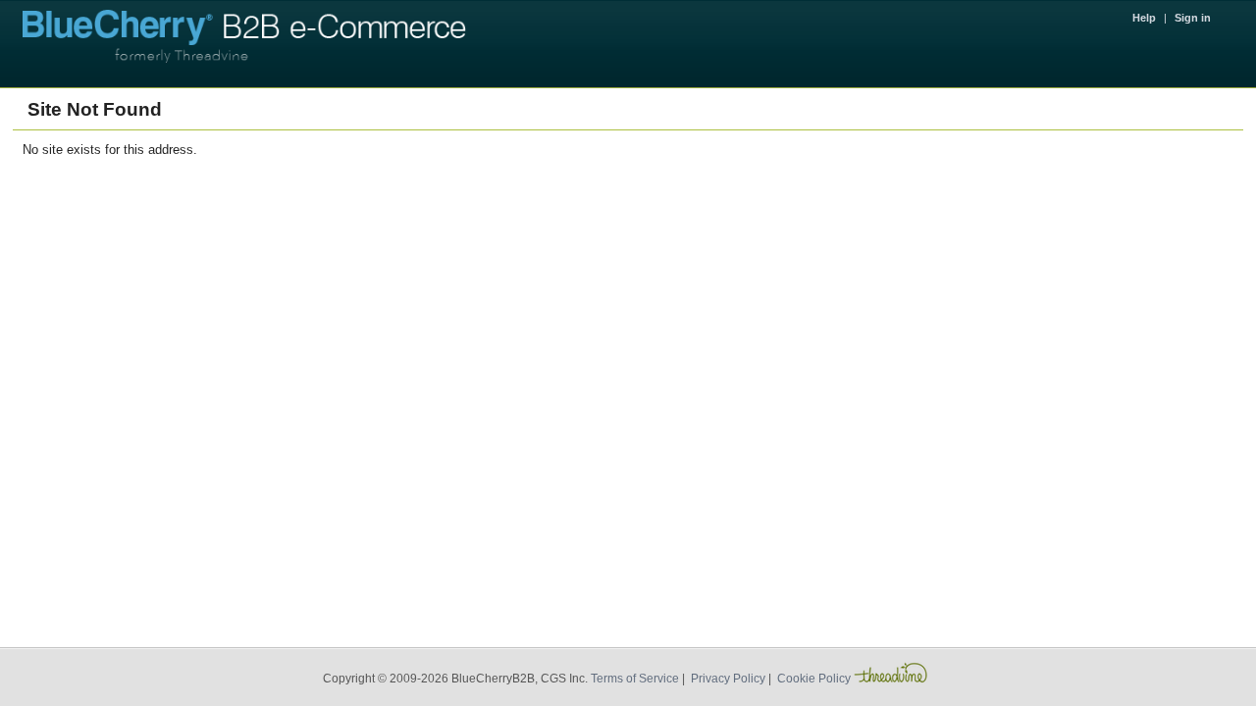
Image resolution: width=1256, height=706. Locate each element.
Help (1144, 18)
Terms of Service (635, 678)
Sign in (1193, 18)
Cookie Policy (814, 678)
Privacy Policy (728, 678)
